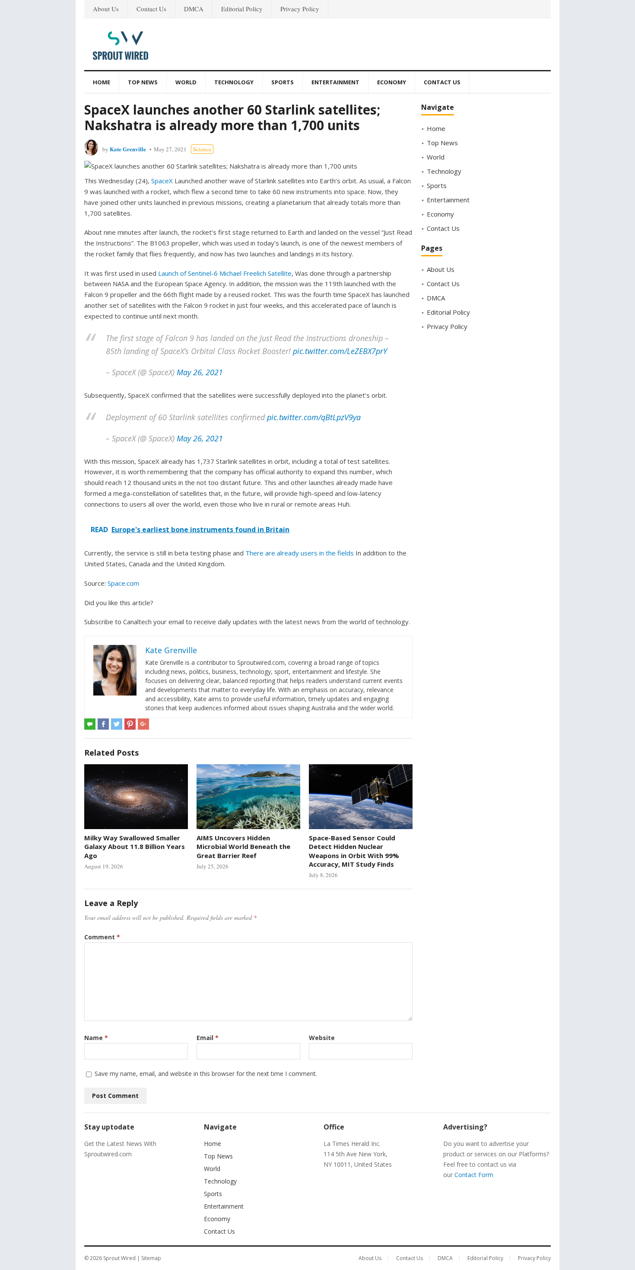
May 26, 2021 (200, 372)
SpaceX (162, 180)
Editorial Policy (242, 8)
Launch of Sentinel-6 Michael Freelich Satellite (225, 273)
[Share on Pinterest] (130, 724)
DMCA (193, 8)
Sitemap (151, 1258)
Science (202, 149)
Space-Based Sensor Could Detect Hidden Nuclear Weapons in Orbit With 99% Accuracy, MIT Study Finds (354, 850)
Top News (143, 82)
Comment (102, 937)
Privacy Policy (299, 8)
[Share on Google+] (143, 724)
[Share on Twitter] (116, 724)
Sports (282, 82)
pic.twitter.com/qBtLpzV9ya (314, 417)
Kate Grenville (128, 149)
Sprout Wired (119, 1258)
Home (101, 82)
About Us (106, 8)
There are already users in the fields (299, 553)
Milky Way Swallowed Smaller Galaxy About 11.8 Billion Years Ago (134, 846)
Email (208, 1038)
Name (96, 1038)
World (186, 82)
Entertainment (335, 82)
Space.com (123, 583)
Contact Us (151, 8)
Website (322, 1038)
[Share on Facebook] (103, 724)
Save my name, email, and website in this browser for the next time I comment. (206, 1073)
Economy (391, 82)
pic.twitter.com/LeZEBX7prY (340, 351)
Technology (234, 82)
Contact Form (473, 1175)
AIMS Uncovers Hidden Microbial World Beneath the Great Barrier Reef (243, 846)
